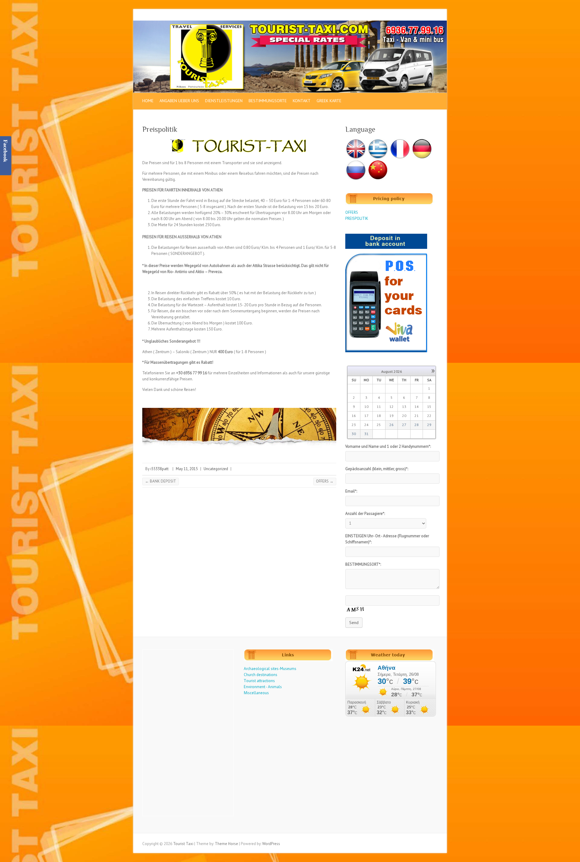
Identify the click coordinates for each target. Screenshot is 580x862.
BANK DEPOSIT (160, 481)
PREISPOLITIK (356, 218)
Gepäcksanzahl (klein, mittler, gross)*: (376, 468)
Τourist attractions (259, 680)
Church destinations (260, 674)
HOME (147, 100)
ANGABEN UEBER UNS (179, 100)
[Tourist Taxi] (290, 23)
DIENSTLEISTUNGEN (224, 100)
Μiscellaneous (256, 692)
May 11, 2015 (187, 468)
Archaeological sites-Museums (270, 668)
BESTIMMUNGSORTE (268, 100)
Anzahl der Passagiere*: (365, 513)
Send (354, 622)
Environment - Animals (263, 686)
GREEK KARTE (329, 100)
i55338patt (159, 468)
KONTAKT (302, 100)
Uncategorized (216, 468)
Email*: (351, 491)
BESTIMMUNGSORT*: (363, 564)
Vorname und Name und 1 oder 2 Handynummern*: (388, 446)
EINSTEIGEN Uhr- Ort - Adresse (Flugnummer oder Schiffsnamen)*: (387, 539)
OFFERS (325, 481)
